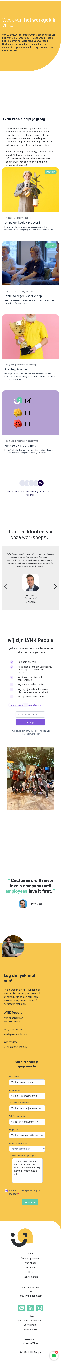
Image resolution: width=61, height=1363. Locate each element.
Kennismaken (30, 1276)
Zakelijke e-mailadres (19, 1102)
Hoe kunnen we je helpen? (24, 1155)
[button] (8, 586)
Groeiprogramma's (30, 1258)
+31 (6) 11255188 (13, 1029)
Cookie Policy (30, 1324)
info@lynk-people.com (15, 1034)
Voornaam (14, 1076)
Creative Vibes (30, 1343)
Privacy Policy (30, 1329)
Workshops (30, 1262)
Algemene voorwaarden (30, 1320)
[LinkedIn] (30, 1308)
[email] (21, 1308)
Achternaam (15, 1090)
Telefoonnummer (17, 1116)
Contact (30, 1316)
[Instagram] (39, 1308)
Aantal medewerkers (19, 1143)
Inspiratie (31, 1267)
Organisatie (14, 1129)
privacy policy (33, 733)
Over (30, 1272)
